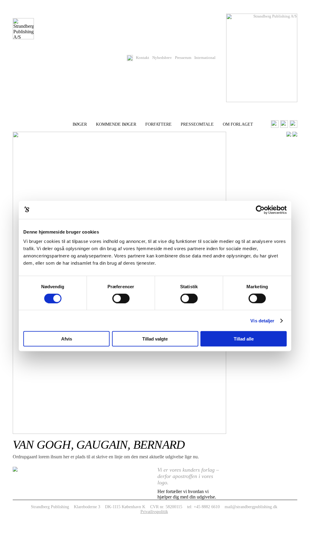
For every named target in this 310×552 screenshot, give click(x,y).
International (205, 58)
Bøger (80, 124)
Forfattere (158, 124)
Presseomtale (197, 124)
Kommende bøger (116, 124)
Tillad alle (244, 338)
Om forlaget (238, 124)
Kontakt (142, 58)
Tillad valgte (155, 338)
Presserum (183, 58)
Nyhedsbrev (162, 58)
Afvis (66, 338)
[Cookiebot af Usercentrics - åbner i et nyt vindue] (260, 209)
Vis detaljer (262, 320)
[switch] (121, 298)
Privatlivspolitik (154, 511)
